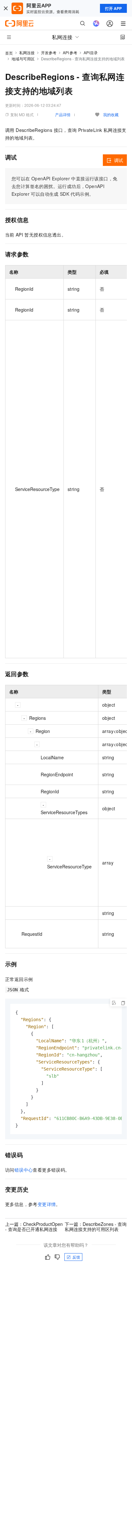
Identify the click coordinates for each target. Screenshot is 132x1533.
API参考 (70, 52)
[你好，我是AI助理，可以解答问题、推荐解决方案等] (96, 23)
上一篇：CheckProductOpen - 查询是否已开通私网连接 (34, 1226)
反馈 (76, 1257)
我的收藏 (111, 114)
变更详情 (46, 1204)
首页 (9, 53)
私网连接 (27, 52)
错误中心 (23, 1170)
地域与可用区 (23, 58)
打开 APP (113, 8)
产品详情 (62, 114)
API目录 (91, 52)
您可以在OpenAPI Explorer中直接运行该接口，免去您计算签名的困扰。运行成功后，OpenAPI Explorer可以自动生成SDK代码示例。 (64, 186)
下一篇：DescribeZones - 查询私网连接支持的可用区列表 (96, 1226)
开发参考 (48, 52)
